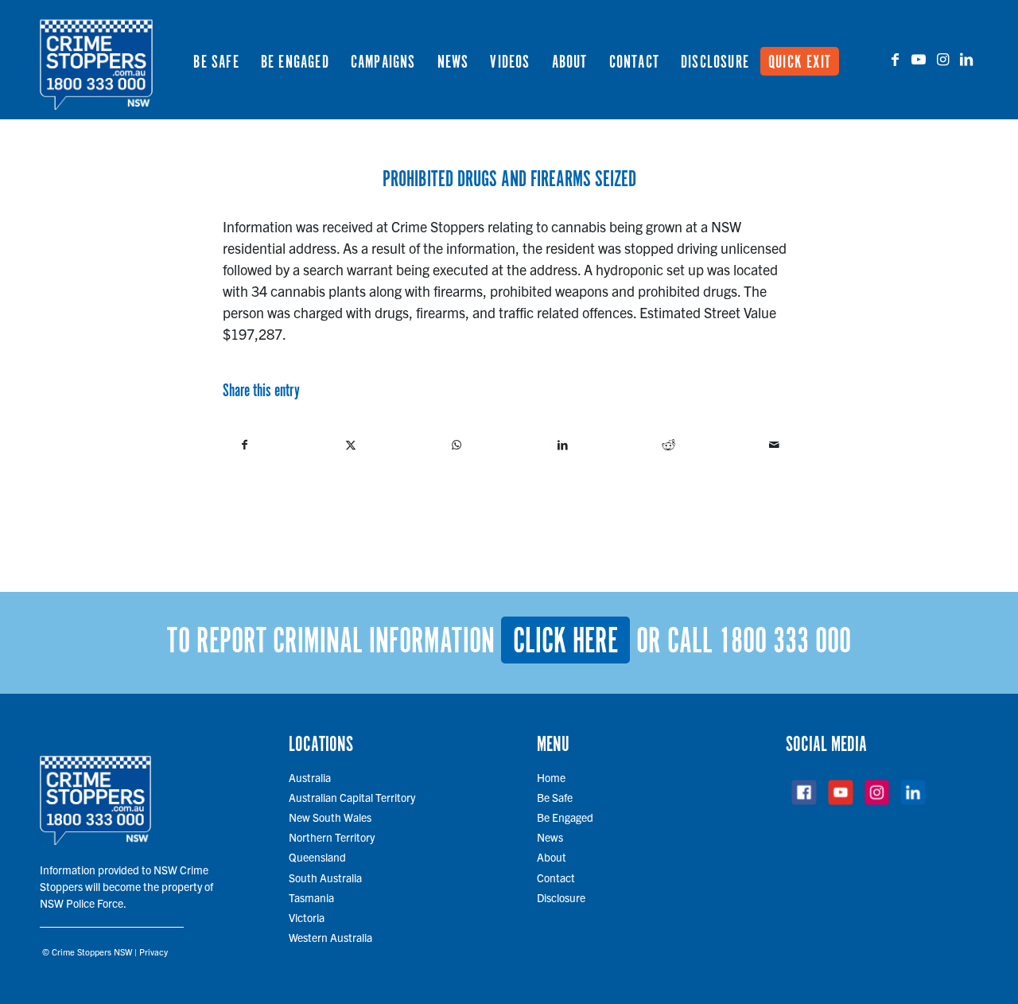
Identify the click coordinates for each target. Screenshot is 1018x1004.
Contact (556, 877)
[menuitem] (216, 59)
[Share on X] (350, 444)
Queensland (317, 857)
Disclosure (561, 897)
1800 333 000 (785, 642)
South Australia (325, 877)
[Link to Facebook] (895, 59)
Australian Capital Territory (352, 797)
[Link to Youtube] (919, 59)
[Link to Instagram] (942, 59)
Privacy (153, 951)
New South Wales (330, 817)
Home (551, 777)
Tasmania (311, 897)
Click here (565, 642)
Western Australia (330, 937)
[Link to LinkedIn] (966, 59)
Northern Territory (332, 837)
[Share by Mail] (773, 444)
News (550, 837)
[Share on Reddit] (668, 444)
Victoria (306, 917)
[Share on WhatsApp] (456, 444)
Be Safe (555, 797)
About (551, 857)
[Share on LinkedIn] (562, 444)
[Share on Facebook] (244, 444)
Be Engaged (565, 817)
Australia (310, 777)
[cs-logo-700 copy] (96, 59)
